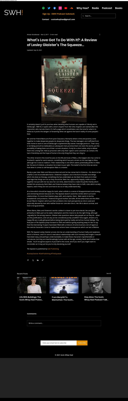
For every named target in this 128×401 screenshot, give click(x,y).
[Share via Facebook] (28, 260)
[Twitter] (49, 8)
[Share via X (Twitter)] (33, 260)
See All (108, 273)
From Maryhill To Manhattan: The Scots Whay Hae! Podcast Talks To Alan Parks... (64, 298)
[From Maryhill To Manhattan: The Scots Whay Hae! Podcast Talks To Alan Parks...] (64, 285)
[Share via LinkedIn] (38, 260)
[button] (107, 8)
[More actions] (100, 34)
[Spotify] (43, 8)
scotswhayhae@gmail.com (63, 19)
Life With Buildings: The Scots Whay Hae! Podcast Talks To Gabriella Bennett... (31, 298)
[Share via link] (43, 260)
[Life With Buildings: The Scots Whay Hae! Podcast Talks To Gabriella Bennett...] (31, 285)
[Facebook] (54, 8)
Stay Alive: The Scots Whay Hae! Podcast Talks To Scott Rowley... (96, 298)
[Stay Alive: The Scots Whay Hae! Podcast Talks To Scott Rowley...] (96, 285)
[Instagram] (60, 8)
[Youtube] (65, 8)
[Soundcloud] (71, 8)
